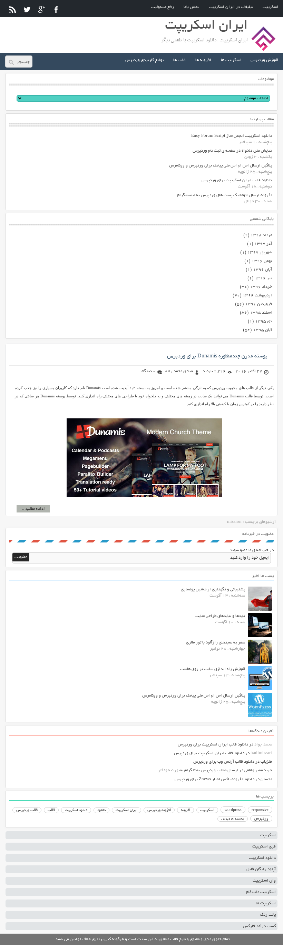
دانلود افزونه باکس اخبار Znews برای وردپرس (214, 779)
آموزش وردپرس (264, 60)
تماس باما (191, 7)
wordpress (233, 810)
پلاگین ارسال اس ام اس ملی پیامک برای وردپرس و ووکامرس (220, 165)
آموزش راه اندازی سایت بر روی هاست (212, 669)
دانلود (101, 810)
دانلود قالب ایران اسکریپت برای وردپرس (237, 180)
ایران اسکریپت (126, 810)
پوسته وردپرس (232, 819)
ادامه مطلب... (33, 509)
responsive (260, 810)
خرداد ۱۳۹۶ (261, 287)
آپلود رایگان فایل (261, 869)
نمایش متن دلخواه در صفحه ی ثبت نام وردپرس (232, 151)
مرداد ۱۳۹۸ (261, 235)
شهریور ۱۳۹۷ (259, 252)
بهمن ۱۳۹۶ (262, 261)
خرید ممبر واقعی (258, 770)
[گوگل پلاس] (42, 9)
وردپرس (261, 818)
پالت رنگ (268, 915)
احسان (266, 779)
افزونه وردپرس (159, 810)
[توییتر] (27, 9)
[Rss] (13, 9)
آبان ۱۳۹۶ (262, 269)
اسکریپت (270, 7)
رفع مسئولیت (162, 7)
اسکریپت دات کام (261, 892)
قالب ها (179, 60)
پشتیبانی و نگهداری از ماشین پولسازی (213, 589)
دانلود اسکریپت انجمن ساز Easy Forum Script (231, 136)
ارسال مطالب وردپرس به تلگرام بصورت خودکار (198, 770)
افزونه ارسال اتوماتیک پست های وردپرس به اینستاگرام (224, 195)
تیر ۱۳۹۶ (263, 278)
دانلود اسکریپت (76, 810)
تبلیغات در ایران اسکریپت (231, 7)
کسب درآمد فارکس (259, 926)
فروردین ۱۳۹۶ (258, 304)
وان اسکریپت (264, 880)
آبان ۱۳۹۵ (262, 330)
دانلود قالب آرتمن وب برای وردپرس (223, 762)
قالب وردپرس (27, 810)
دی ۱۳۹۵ (263, 321)
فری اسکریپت (264, 846)
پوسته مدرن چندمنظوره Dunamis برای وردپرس (217, 356)
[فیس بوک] (56, 9)
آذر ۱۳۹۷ (263, 244)
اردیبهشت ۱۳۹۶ (257, 295)
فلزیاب (266, 762)
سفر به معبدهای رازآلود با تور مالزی (215, 642)
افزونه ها (203, 60)
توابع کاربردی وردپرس (144, 60)
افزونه (185, 810)
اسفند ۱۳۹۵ (261, 313)
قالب (51, 810)
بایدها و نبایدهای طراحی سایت (220, 616)
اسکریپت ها (231, 60)
